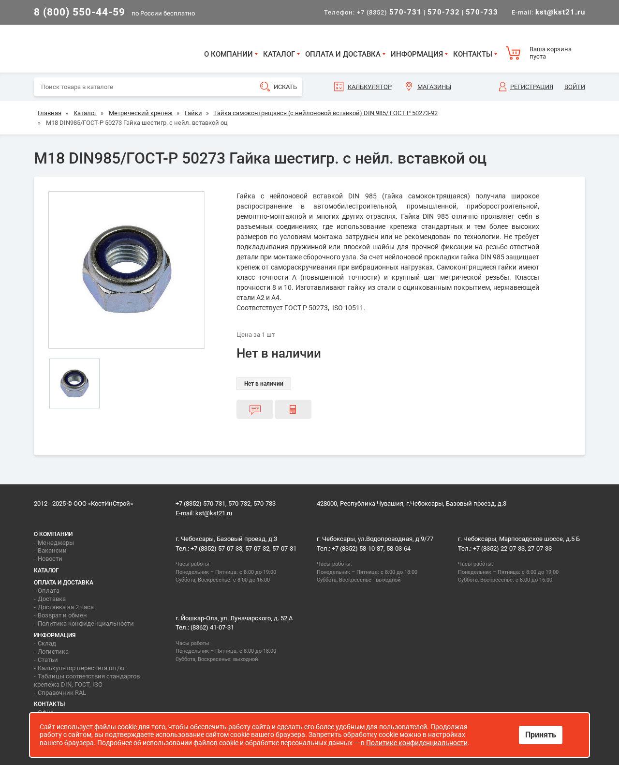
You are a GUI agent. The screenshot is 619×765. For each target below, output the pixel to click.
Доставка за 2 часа (66, 607)
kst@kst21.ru (213, 513)
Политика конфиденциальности (86, 623)
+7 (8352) (389, 12)
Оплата (48, 590)
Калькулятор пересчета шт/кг (81, 668)
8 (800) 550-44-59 (79, 12)
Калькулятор (370, 86)
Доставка (52, 598)
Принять (540, 734)
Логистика (53, 651)
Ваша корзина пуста (551, 52)
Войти (574, 86)
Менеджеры (56, 542)
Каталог (279, 54)
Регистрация (531, 86)
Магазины (434, 86)
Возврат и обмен (62, 615)
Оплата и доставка (343, 54)
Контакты (472, 54)
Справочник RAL (62, 692)
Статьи (48, 659)
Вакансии (52, 550)
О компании (228, 54)
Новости (50, 558)
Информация (417, 54)
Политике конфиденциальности (417, 743)
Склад (47, 643)
